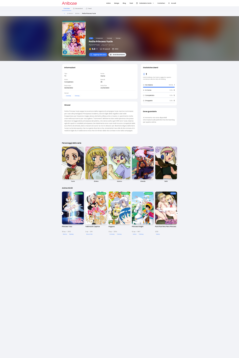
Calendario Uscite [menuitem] (145, 3)
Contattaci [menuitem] (161, 3)
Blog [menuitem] (124, 3)
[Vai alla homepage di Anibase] (69, 3)
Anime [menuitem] (108, 3)
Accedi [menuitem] (173, 3)
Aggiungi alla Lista (99, 55)
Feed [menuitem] (131, 3)
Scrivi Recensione (119, 55)
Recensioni (79, 8)
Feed (89, 8)
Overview (66, 8)
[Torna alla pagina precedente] (64, 13)
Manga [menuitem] (116, 3)
